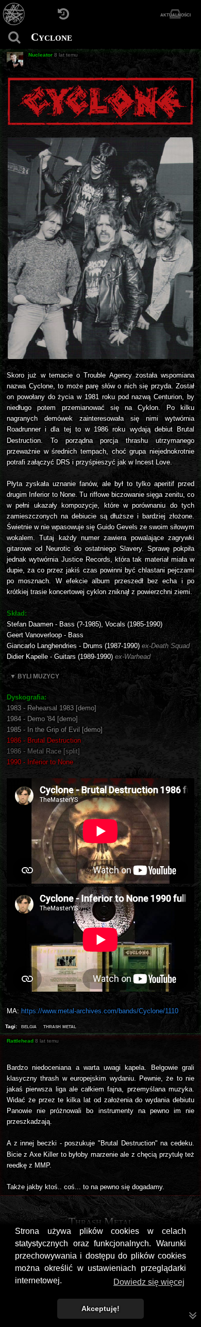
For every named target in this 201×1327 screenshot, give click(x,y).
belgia (29, 1026)
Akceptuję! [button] (100, 1308)
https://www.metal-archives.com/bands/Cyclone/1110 (99, 1011)
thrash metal (59, 1026)
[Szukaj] (14, 37)
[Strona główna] (14, 14)
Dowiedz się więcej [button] (149, 1282)
